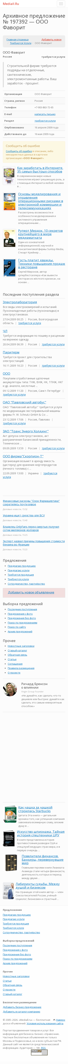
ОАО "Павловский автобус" (24, 402)
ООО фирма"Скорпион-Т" (23, 456)
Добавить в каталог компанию (21, 1011)
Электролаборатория (20, 302)
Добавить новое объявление (31, 592)
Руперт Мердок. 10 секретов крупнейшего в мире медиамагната (40, 234)
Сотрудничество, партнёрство (26, 583)
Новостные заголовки (21, 646)
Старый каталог (17, 650)
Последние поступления (22, 609)
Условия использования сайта (45, 1023)
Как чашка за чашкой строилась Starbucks (35, 809)
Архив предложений (20, 631)
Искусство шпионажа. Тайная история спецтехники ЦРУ (41, 833)
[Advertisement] (34, 764)
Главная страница (18, 39)
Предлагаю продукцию (22, 566)
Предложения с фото (20, 613)
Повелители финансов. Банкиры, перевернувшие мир (42, 859)
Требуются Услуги (20, 43)
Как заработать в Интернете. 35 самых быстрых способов (40, 170)
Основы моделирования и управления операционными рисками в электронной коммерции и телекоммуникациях (40, 201)
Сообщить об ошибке (19, 151)
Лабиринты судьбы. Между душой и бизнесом (38, 886)
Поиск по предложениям (22, 622)
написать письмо (45, 114)
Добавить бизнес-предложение (22, 1007)
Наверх (60, 1020)
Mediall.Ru (11, 4)
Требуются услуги (18, 579)
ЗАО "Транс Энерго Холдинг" (26, 431)
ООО (6, 373)
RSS (43, 1048)
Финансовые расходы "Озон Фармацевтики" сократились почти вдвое (31, 502)
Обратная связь (17, 654)
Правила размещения (21, 668)
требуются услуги (45, 120)
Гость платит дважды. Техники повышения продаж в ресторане (41, 263)
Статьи (12, 659)
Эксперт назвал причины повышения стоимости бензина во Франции (34, 542)
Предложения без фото (22, 618)
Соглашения (15, 663)
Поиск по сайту (17, 627)
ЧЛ (5, 331)
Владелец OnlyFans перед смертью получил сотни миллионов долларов (31, 528)
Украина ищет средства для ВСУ (24, 515)
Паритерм (11, 352)
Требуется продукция (21, 574)
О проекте (14, 672)
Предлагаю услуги (18, 570)
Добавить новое (51, 39)
